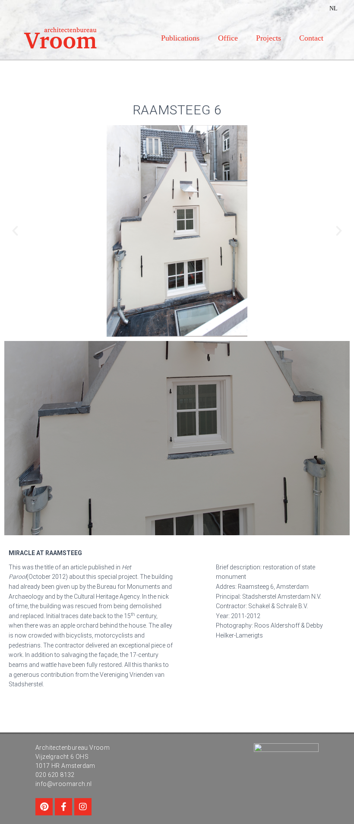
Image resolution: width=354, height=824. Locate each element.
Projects (268, 38)
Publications (180, 38)
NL (333, 8)
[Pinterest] (44, 806)
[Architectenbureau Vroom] (60, 38)
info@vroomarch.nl (63, 783)
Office (228, 38)
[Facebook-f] (63, 806)
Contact (311, 38)
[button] (15, 230)
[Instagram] (83, 806)
